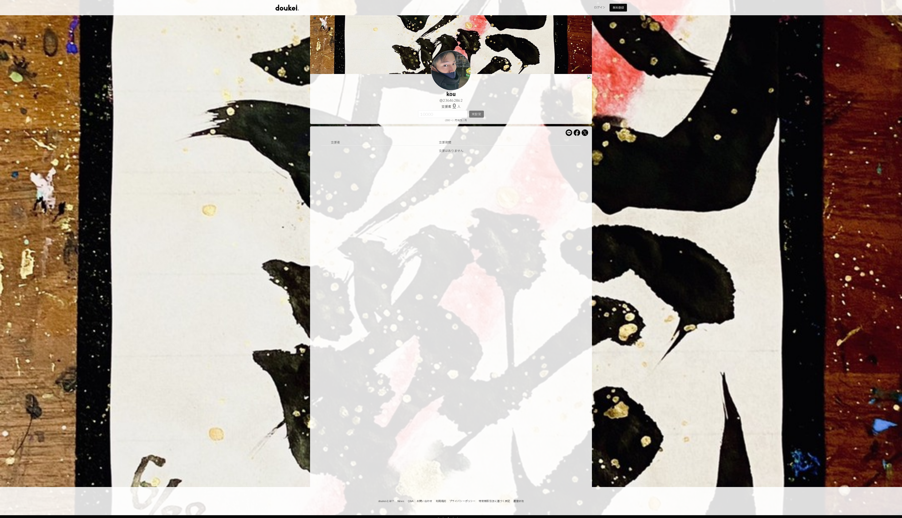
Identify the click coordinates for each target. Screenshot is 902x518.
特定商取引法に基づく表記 (494, 501)
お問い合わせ (424, 501)
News (400, 501)
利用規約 (441, 501)
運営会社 (518, 501)
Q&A (410, 501)
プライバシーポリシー (462, 501)
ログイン (599, 7)
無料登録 (618, 8)
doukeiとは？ (386, 501)
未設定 (476, 114)
